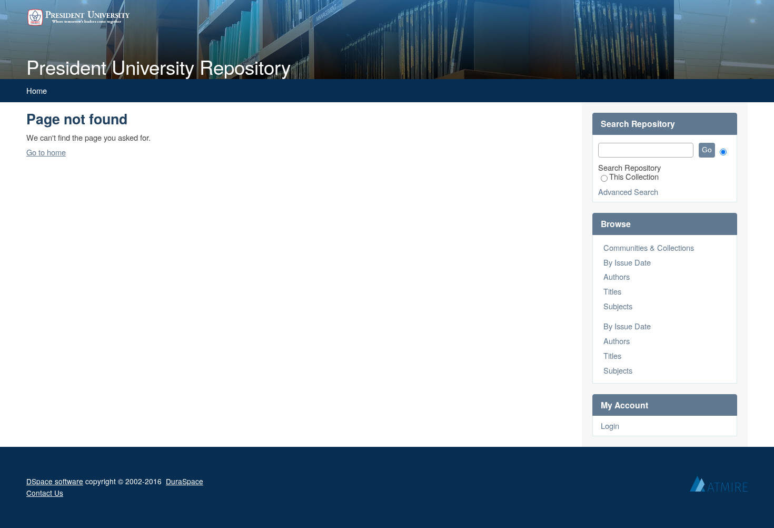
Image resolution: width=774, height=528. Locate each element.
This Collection (634, 176)
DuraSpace (184, 481)
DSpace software (54, 481)
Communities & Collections (648, 247)
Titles (612, 291)
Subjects (617, 305)
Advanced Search (628, 191)
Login (610, 425)
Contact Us (44, 492)
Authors (616, 276)
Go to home (46, 152)
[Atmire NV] (719, 486)
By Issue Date (627, 262)
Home (36, 90)
